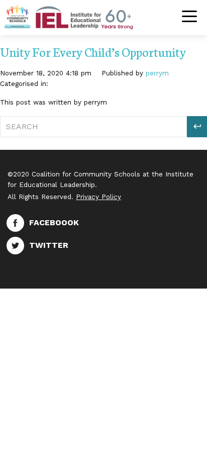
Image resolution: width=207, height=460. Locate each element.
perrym (157, 73)
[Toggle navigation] (189, 17)
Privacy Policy (98, 197)
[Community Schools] (80, 17)
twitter (48, 245)
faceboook (54, 222)
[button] (197, 126)
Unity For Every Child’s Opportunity (93, 51)
